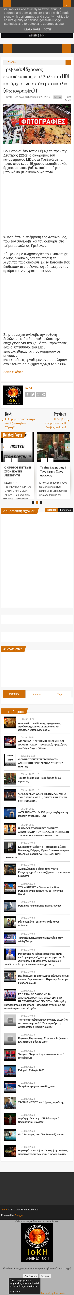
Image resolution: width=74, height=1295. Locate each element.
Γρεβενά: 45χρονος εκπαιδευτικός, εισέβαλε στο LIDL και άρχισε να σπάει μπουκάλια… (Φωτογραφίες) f (36, 79)
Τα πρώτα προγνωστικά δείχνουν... (37, 1086)
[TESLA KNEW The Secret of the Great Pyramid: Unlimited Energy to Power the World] (10, 888)
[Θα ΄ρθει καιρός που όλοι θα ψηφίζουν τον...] (10, 1135)
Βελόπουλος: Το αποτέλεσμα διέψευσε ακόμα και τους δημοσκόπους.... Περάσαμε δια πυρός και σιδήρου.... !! (43, 979)
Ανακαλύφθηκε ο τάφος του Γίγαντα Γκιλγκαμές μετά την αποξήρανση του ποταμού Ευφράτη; (44, 872)
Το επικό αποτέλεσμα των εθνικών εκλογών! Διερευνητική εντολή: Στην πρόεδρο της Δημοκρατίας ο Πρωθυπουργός (43, 1023)
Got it (47, 29)
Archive (37, 694)
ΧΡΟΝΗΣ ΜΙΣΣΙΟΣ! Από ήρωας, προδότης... (42, 1102)
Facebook (27, 394)
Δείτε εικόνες (13, 372)
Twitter (32, 394)
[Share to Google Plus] (32, 450)
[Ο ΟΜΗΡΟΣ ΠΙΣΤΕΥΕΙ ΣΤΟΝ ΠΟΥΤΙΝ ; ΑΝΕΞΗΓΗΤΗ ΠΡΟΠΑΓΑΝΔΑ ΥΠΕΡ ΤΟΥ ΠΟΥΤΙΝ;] (10, 760)
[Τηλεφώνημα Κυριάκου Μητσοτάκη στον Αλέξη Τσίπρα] (10, 938)
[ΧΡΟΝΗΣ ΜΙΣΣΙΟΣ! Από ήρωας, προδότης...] (10, 1103)
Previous (3, 447)
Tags (59, 694)
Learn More (32, 29)
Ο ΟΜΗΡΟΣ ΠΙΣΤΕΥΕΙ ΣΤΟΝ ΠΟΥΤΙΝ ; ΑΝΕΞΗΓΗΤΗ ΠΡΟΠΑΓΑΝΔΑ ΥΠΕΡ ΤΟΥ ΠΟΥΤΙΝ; (40, 763)
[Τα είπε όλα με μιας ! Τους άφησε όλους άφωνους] (10, 778)
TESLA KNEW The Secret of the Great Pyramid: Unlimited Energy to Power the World (40, 891)
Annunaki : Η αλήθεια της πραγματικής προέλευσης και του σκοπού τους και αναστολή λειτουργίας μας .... (39, 726)
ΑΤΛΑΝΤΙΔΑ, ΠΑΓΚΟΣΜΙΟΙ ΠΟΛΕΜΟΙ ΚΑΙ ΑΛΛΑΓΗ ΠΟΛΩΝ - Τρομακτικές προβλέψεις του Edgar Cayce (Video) (42, 745)
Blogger (51, 510)
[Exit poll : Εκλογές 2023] (10, 1071)
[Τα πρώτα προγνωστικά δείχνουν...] (10, 1087)
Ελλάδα (12, 62)
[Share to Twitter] (27, 450)
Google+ (38, 394)
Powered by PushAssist (53, 1293)
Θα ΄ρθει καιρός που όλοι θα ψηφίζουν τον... (42, 1134)
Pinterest (43, 394)
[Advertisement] (37, 202)
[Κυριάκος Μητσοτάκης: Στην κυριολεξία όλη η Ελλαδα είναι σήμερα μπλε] (10, 1039)
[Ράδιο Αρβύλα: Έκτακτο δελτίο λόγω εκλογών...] (10, 922)
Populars (14, 693)
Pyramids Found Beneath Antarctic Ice (40, 905)
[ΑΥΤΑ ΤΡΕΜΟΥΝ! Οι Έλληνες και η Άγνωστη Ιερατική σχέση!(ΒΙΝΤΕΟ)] (56, 447)
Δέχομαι (45, 1275)
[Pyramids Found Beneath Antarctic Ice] (10, 906)
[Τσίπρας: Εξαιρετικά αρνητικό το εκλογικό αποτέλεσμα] (10, 1055)
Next (67, 447)
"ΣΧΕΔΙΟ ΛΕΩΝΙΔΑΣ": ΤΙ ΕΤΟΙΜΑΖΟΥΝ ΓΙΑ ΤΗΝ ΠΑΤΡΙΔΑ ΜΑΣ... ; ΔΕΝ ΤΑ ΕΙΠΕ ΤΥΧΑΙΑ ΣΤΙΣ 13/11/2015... (20, 475)
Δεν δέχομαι (30, 1275)
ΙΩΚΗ (9, 97)
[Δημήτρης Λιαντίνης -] (10, 1119)
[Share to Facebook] (22, 450)
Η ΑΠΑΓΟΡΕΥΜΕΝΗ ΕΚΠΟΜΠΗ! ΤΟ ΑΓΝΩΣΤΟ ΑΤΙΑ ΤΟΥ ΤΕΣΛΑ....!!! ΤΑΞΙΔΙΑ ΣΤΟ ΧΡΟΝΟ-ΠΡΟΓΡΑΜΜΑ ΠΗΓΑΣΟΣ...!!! (43, 832)
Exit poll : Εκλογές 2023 (31, 1070)
